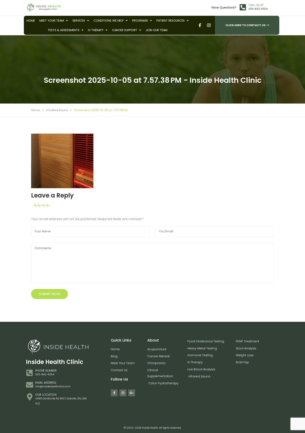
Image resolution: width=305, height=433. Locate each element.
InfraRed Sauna (57, 110)
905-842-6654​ (258, 9)
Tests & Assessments (63, 30)
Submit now (49, 294)
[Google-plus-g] (131, 392)
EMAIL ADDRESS (45, 383)
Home (31, 20)
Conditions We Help (109, 20)
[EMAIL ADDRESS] (29, 384)
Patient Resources (170, 20)
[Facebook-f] (114, 392)
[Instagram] (123, 392)
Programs (140, 20)
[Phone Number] (29, 372)
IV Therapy (96, 30)
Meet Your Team (51, 20)
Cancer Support (124, 30)
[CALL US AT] (242, 7)
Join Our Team (156, 30)
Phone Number (46, 370)
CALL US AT (256, 5)
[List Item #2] (209, 25)
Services (78, 20)
